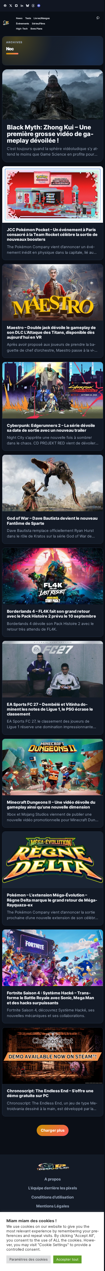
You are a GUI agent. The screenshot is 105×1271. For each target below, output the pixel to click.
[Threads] (33, 5)
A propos (52, 1179)
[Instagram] (16, 5)
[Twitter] (10, 5)
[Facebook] (5, 5)
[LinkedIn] (21, 5)
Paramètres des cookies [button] (28, 1259)
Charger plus (52, 1130)
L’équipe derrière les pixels (52, 1188)
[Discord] (38, 5)
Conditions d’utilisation (52, 1197)
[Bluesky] (27, 5)
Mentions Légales (52, 1206)
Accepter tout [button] (67, 1259)
